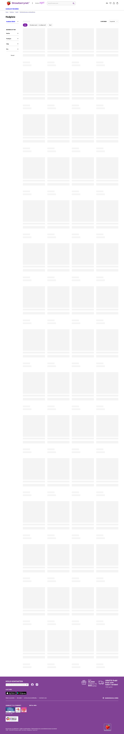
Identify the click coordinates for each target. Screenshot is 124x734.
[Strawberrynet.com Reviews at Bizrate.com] (10, 712)
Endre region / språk (111, 698)
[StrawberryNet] (18, 3)
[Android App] (21, 694)
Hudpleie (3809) (10, 21)
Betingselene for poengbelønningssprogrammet (44, 728)
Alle (25, 25)
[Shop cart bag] (117, 3)
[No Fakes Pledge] (24, 711)
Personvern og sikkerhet (12, 728)
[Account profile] (114, 3)
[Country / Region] (107, 3)
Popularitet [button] (112, 21)
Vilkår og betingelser (25, 728)
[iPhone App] (11, 694)
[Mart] (39, 3)
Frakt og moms (10, 698)
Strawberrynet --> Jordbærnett (38, 25)
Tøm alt (12, 55)
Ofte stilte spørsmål (30, 698)
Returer (19, 698)
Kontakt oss (43, 698)
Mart (50, 25)
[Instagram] (37, 685)
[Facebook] (32, 685)
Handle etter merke (12, 9)
